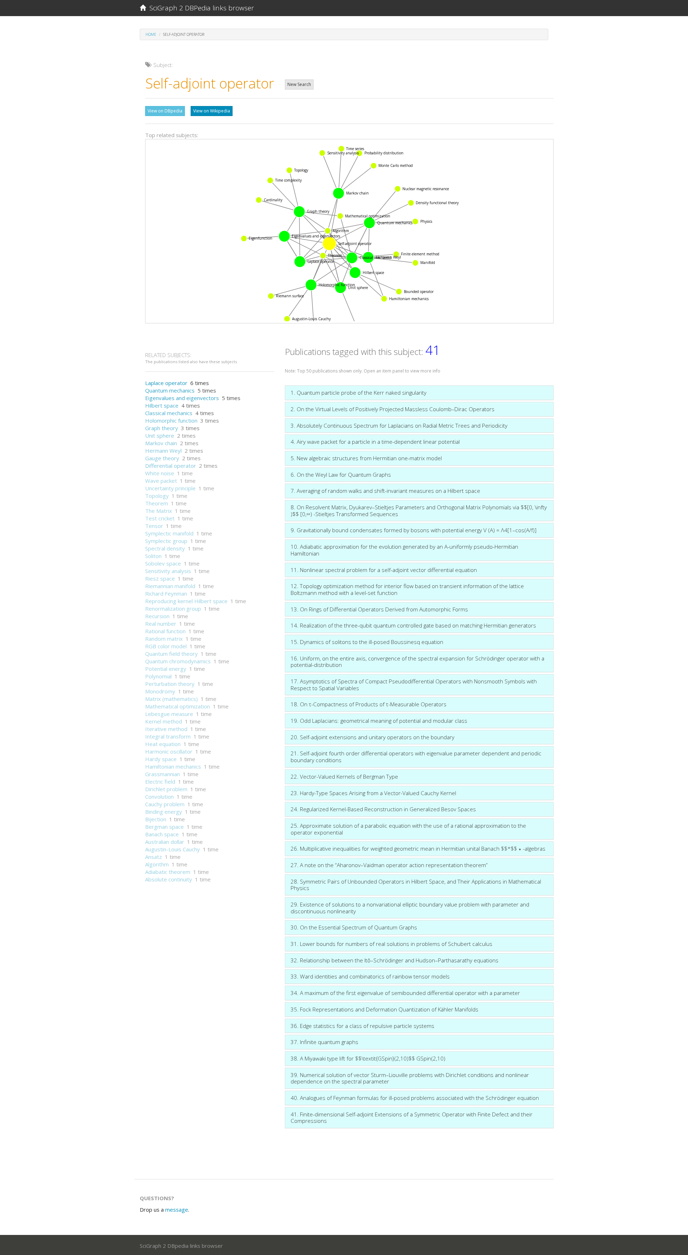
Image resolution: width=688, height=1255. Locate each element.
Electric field (160, 781)
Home (150, 34)
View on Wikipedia (211, 111)
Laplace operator (166, 382)
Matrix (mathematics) (171, 698)
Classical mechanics (168, 413)
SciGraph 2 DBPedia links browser (200, 8)
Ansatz (153, 856)
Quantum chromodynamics (178, 661)
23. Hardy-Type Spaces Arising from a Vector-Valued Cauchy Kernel (373, 793)
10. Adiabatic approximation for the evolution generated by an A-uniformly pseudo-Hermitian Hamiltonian (404, 550)
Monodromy (160, 691)
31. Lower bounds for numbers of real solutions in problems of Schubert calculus (391, 943)
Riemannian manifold (170, 586)
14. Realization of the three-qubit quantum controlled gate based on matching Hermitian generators (413, 625)
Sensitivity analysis (168, 570)
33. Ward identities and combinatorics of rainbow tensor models (370, 976)
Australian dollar (164, 841)
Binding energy (163, 811)
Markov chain (161, 443)
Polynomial (158, 676)
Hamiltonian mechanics (173, 766)
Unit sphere (159, 435)
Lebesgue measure (169, 713)
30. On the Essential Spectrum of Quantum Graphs (354, 927)
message (176, 1209)
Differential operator (170, 465)
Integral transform (168, 736)
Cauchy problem (165, 804)
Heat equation (163, 743)
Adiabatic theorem (167, 871)
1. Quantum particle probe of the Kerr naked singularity (358, 392)
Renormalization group (173, 608)
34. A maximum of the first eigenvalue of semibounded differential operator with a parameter (405, 992)
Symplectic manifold (169, 533)
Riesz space (160, 578)
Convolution (159, 796)
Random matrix (164, 638)
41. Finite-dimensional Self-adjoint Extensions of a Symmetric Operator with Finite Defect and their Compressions (411, 1118)
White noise (159, 473)
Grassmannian (162, 774)
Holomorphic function (171, 420)
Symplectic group (166, 540)
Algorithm (157, 864)
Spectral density (165, 548)
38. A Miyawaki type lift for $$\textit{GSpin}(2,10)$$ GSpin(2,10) (368, 1058)
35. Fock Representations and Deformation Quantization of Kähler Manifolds (384, 1009)
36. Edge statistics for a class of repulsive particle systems (362, 1025)
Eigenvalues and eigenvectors (182, 397)
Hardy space (161, 759)
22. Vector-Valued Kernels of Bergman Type (344, 776)
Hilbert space (161, 405)
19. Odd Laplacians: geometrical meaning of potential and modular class (379, 720)
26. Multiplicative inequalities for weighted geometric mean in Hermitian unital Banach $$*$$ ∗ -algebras (418, 848)
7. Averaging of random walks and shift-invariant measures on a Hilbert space (385, 490)
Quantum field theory (171, 653)
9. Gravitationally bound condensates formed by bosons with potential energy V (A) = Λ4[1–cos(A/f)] (413, 530)
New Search (299, 84)
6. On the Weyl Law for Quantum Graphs (341, 474)
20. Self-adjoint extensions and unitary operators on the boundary (372, 737)
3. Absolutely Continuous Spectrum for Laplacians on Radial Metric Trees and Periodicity (399, 425)
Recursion (157, 616)
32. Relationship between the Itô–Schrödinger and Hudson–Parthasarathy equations (394, 960)
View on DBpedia (165, 111)
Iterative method (166, 728)
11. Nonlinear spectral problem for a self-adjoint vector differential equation (384, 569)
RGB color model (166, 646)
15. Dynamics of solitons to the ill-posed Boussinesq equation (367, 641)
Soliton (153, 555)
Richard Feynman (166, 593)
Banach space (162, 834)
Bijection (155, 819)
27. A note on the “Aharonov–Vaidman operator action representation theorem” (389, 865)
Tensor (154, 525)
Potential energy (165, 668)
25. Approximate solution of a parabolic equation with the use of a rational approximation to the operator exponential (408, 829)
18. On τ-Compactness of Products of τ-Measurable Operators (368, 704)
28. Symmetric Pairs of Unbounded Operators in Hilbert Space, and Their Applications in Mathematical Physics (416, 885)
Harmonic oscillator (168, 751)
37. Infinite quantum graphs (324, 1041)
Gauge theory (162, 458)
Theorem (156, 503)
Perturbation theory (170, 683)
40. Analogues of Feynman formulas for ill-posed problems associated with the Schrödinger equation (415, 1097)
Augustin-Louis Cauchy (172, 849)
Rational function (165, 631)
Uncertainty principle (170, 488)
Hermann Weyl (163, 450)
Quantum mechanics (170, 390)
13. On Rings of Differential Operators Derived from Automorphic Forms (379, 609)
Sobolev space (163, 563)
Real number (160, 623)
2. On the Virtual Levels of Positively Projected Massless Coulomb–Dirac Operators (392, 409)
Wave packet (161, 480)
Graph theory (161, 428)
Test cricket (160, 518)
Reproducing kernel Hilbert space (186, 601)
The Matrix (158, 510)
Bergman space (164, 826)
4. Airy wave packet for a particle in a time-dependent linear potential (375, 441)
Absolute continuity (168, 879)
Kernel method (163, 721)
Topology (157, 495)
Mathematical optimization (177, 706)
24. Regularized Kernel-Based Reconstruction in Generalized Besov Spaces (383, 809)
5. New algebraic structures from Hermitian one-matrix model (366, 458)
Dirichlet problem (166, 789)
